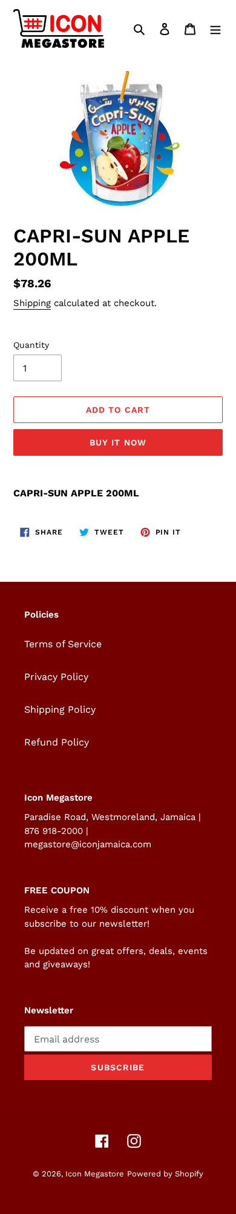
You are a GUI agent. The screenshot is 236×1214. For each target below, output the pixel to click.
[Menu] (215, 28)
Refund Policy (56, 742)
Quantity (31, 345)
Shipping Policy (60, 709)
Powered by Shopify (165, 1173)
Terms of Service (63, 644)
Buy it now (118, 442)
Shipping (32, 303)
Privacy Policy (56, 676)
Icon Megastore (94, 1173)
